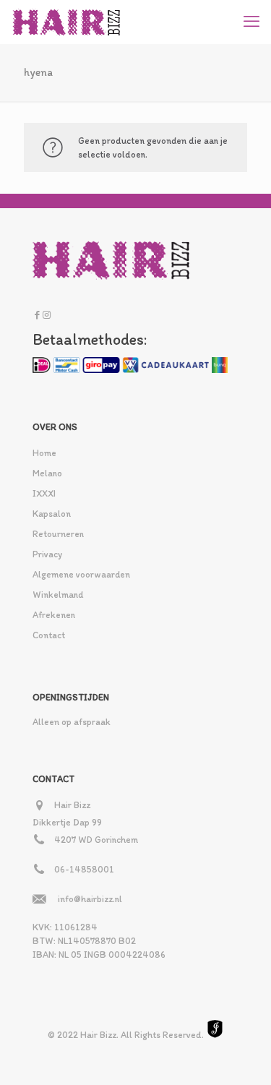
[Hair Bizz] (67, 22)
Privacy (47, 554)
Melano (47, 473)
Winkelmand (58, 594)
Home (44, 452)
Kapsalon (52, 513)
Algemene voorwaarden (81, 574)
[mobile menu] (251, 21)
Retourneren (58, 533)
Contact (49, 635)
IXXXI (44, 493)
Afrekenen (54, 614)
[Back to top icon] (241, 1055)
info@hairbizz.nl (90, 898)
